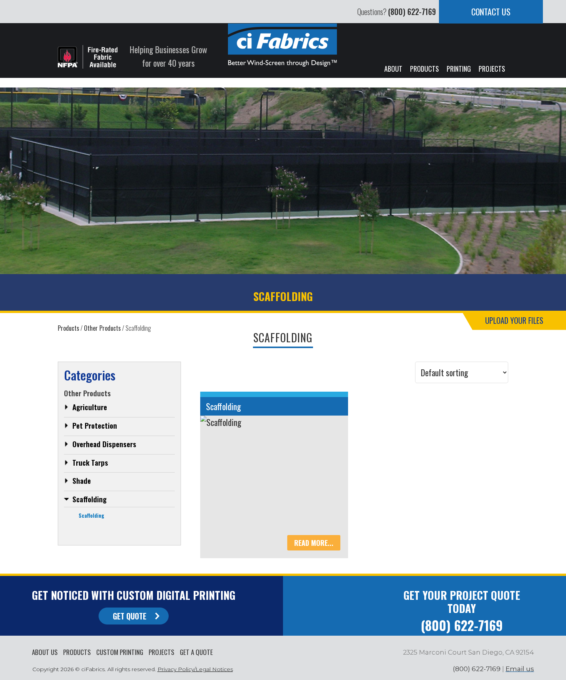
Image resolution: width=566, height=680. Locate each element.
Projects (161, 652)
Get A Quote (196, 652)
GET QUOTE (129, 616)
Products (77, 652)
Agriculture (89, 406)
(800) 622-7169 (412, 11)
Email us (520, 669)
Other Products (102, 328)
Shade (81, 480)
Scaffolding (89, 498)
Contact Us (491, 11)
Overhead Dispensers (104, 443)
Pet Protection (94, 425)
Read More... (313, 543)
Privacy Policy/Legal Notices (195, 669)
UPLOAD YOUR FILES (514, 320)
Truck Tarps (90, 462)
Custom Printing (119, 652)
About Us (45, 652)
